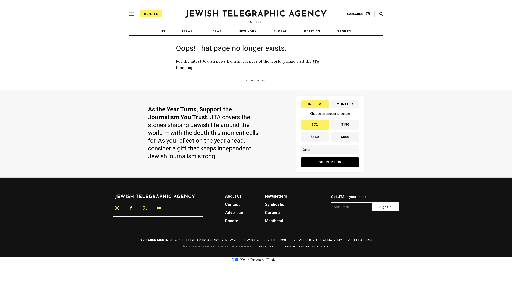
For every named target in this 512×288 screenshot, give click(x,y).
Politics (312, 31)
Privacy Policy (268, 246)
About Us (233, 196)
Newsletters (276, 196)
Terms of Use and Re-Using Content (306, 246)
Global (280, 31)
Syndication (276, 204)
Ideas (216, 31)
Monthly (345, 104)
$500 (345, 137)
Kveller (304, 240)
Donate (151, 14)
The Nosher (281, 240)
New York (248, 31)
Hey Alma (324, 240)
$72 (315, 124)
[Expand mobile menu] (131, 14)
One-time (315, 104)
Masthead (274, 220)
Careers (272, 212)
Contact (232, 204)
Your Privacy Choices (260, 259)
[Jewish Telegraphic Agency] (155, 198)
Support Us (330, 162)
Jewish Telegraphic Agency (195, 240)
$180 (345, 124)
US (163, 31)
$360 (315, 137)
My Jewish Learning (355, 240)
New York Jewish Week (245, 240)
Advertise (234, 212)
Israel (188, 31)
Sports (344, 31)
